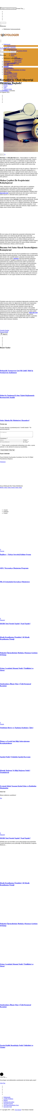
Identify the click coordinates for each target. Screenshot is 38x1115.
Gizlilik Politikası (8, 1098)
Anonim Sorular (4, 90)
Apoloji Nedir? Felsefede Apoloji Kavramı (15, 757)
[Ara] (17, 52)
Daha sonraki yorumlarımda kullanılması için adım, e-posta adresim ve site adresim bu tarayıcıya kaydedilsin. (17, 446)
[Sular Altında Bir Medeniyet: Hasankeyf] (15, 417)
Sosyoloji (6, 64)
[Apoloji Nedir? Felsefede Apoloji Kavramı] (6, 753)
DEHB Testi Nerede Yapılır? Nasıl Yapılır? (15, 624)
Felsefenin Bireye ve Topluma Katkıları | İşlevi (16, 728)
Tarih (5, 71)
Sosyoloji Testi (8, 1106)
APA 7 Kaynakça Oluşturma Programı (14, 568)
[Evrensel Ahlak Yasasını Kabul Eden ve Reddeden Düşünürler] (6, 782)
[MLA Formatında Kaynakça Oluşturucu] (6, 578)
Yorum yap (3, 424)
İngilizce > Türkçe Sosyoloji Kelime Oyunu (15, 554)
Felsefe (6, 69)
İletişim (6, 74)
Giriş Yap (3, 23)
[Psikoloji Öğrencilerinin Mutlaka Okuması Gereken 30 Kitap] (6, 649)
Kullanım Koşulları (9, 1102)
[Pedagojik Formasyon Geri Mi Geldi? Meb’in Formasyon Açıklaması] (15, 367)
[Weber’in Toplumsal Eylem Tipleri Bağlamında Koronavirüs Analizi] (15, 392)
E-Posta (26, 442)
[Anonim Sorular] (4, 328)
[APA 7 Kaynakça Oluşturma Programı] (6, 564)
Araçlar (2, 550)
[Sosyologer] (9, 38)
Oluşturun (3, 462)
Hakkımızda (7, 44)
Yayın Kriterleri (11, 46)
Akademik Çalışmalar (10, 63)
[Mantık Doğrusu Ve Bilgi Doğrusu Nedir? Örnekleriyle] (6, 767)
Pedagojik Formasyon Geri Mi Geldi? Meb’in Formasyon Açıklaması (16, 372)
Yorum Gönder (4, 450)
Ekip (5, 4)
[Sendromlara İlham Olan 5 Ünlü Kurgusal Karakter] (6, 680)
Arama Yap (20, 8)
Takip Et (4, 334)
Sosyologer (3, 48)
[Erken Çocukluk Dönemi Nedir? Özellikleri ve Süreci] (6, 665)
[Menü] (0, 47)
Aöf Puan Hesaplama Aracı (11, 1105)
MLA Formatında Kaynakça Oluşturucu (15, 582)
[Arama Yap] (0, 7)
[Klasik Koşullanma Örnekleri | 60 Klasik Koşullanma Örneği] (6, 633)
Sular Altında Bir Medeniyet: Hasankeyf (14, 420)
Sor (1, 798)
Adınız (25, 440)
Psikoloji (6, 66)
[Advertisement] (19, 220)
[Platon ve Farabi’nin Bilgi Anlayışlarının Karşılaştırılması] (6, 738)
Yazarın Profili (4, 332)
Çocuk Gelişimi (8, 67)
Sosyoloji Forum (8, 1103)
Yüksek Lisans (8, 72)
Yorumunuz (4, 438)
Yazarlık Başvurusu (9, 2)
